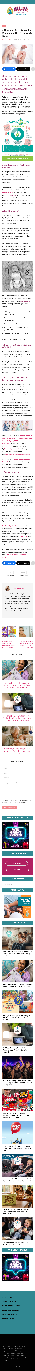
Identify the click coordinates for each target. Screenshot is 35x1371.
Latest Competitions (10, 1310)
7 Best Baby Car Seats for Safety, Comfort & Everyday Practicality (17, 1243)
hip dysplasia (23, 575)
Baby (4, 26)
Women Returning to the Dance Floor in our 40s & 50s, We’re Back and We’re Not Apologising (17, 1082)
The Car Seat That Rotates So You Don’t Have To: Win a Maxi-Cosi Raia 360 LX (17, 1180)
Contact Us (7, 1297)
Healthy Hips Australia (12, 449)
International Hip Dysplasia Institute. (17, 454)
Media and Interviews (11, 1306)
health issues (20, 572)
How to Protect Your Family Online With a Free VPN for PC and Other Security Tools (17, 954)
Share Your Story (9, 1301)
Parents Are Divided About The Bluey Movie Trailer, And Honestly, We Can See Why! (17, 1148)
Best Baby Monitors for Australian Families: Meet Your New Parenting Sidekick (17, 718)
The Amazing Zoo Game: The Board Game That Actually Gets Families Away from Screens (17, 1211)
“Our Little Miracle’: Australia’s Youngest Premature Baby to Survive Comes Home (17, 685)
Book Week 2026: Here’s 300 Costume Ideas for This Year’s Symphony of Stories (16, 1017)
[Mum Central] (17, 10)
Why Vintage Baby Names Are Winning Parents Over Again (18, 749)
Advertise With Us (9, 1314)
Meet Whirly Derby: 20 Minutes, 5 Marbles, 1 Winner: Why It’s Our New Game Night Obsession (16, 1115)
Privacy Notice (8, 1319)
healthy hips (10, 575)
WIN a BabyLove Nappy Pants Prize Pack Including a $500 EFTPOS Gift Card (8, 644)
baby (10, 572)
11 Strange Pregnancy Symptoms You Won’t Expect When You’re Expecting (26, 644)
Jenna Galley (7, 39)
